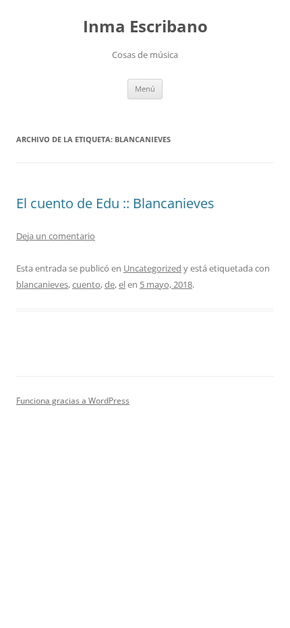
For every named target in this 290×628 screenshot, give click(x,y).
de (110, 284)
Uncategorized (152, 268)
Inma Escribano (145, 26)
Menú (145, 89)
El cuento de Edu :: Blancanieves (115, 203)
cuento (86, 284)
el (122, 284)
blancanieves (42, 284)
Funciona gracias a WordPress (72, 400)
